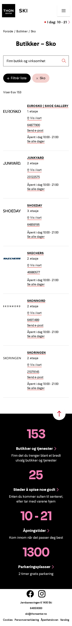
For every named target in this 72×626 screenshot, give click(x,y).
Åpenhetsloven (49, 619)
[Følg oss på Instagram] (42, 594)
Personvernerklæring (27, 619)
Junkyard (35, 157)
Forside (8, 31)
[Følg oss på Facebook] (30, 594)
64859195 (33, 224)
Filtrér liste (18, 78)
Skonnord (36, 300)
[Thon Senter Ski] (14, 10)
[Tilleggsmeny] (63, 10)
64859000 (36, 608)
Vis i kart (36, 118)
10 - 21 (57, 22)
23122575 (33, 177)
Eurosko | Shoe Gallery (47, 106)
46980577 (33, 272)
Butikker (22, 31)
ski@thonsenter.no (36, 613)
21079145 (33, 371)
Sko (42, 78)
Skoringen (36, 352)
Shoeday (34, 205)
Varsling (64, 619)
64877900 (33, 125)
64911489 (33, 320)
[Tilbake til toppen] (59, 413)
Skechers (35, 253)
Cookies (8, 619)
